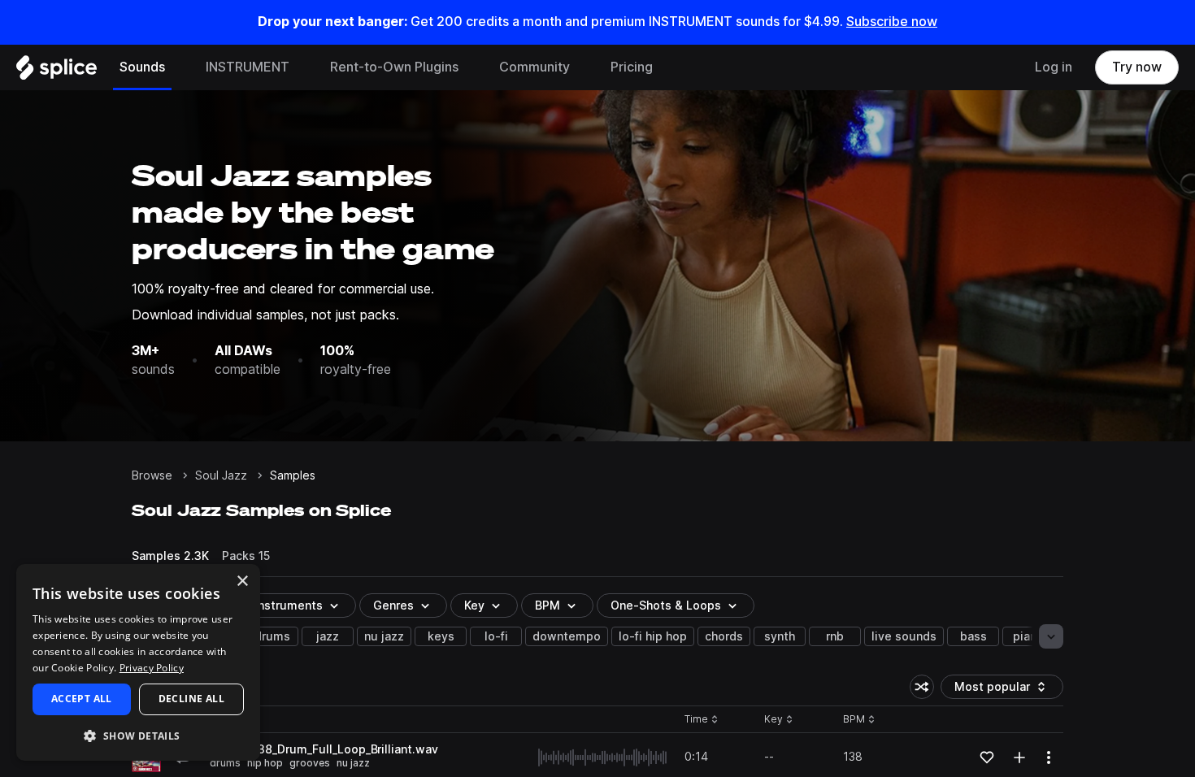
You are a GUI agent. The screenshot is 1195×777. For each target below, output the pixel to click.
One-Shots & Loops (666, 605)
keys (441, 636)
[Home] (56, 71)
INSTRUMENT (247, 67)
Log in (1053, 67)
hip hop (265, 763)
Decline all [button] (191, 698)
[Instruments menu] (301, 67)
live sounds (903, 636)
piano (1028, 636)
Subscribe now (891, 21)
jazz (327, 636)
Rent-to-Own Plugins (394, 67)
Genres (393, 605)
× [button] (242, 581)
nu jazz (384, 636)
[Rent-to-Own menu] (470, 67)
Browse (152, 475)
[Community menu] (582, 67)
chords (724, 636)
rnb (835, 636)
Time (701, 720)
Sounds (142, 67)
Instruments (288, 605)
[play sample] (603, 757)
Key (780, 720)
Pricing (632, 67)
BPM (547, 605)
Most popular (998, 689)
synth (779, 636)
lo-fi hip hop (653, 636)
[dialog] (138, 662)
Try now (1137, 67)
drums (272, 636)
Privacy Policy (152, 668)
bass (973, 636)
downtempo (566, 636)
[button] (138, 735)
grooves (309, 763)
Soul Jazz (221, 475)
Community (534, 67)
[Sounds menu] (177, 67)
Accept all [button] (81, 698)
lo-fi (496, 636)
